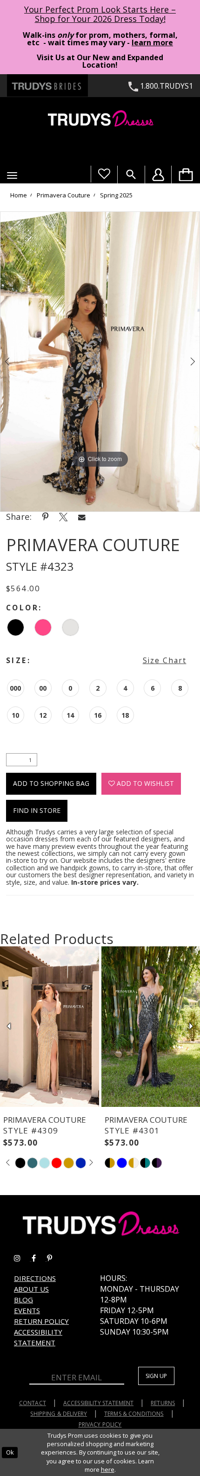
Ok (10, 1452)
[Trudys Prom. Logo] (100, 119)
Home (18, 195)
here (107, 1469)
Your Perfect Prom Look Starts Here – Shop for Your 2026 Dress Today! (100, 14)
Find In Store (36, 810)
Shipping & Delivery (58, 1414)
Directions (35, 1278)
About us (31, 1289)
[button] (12, 175)
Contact (32, 1403)
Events (27, 1310)
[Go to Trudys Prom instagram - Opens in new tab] (23, 1258)
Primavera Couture (63, 195)
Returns (163, 1403)
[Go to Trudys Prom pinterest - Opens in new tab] (54, 1258)
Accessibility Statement (98, 1403)
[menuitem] (185, 174)
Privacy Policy (100, 1424)
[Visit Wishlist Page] (104, 174)
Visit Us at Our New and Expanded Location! (100, 61)
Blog (23, 1299)
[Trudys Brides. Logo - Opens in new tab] (47, 85)
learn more (152, 42)
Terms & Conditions (134, 1414)
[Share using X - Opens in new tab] (63, 516)
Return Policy (41, 1321)
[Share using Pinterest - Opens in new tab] (45, 516)
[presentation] (49, 1026)
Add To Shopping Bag (51, 783)
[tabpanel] (100, 361)
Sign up (156, 1376)
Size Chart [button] (165, 660)
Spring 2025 (116, 195)
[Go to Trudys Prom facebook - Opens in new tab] (39, 1258)
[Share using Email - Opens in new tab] (82, 516)
